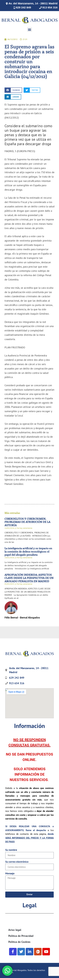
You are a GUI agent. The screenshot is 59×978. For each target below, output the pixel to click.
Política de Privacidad (20, 936)
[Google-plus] (38, 951)
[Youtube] (46, 951)
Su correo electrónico (16, 861)
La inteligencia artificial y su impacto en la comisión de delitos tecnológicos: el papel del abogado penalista (28, 551)
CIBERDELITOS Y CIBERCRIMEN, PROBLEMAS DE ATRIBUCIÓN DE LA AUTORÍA (27, 522)
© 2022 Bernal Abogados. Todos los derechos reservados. (24, 971)
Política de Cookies (19, 942)
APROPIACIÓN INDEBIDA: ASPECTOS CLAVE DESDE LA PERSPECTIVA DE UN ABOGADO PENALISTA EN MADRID (29, 578)
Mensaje (10, 873)
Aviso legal (14, 930)
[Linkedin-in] (29, 951)
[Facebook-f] (13, 951)
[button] (29, 29)
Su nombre (11, 850)
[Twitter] (21, 951)
